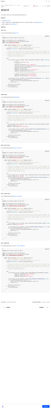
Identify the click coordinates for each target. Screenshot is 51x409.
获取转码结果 (16, 97)
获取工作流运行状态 (18, 148)
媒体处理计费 (39, 22)
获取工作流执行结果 (18, 196)
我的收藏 (48, 5)
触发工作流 (16, 33)
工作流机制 (14, 24)
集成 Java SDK (7, 20)
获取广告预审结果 (20, 245)
